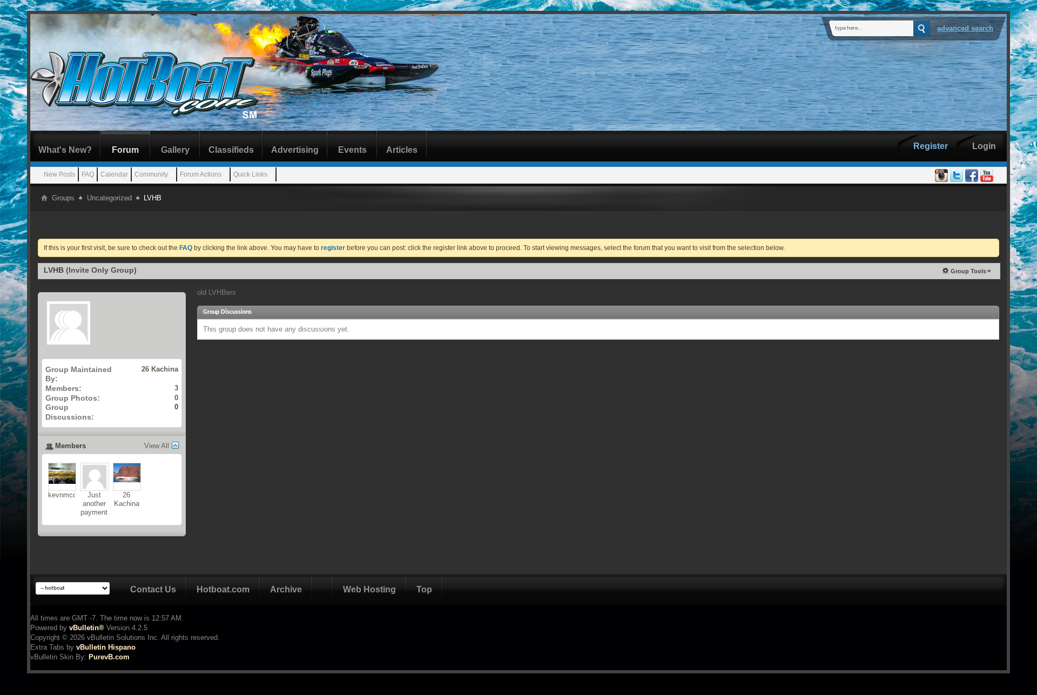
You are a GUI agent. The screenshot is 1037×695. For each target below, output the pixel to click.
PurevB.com (109, 657)
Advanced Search (965, 28)
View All (156, 446)
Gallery (175, 149)
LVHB (54, 270)
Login (984, 146)
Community (151, 174)
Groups (63, 198)
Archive (286, 589)
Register (930, 146)
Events (352, 149)
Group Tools (968, 271)
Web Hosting (369, 589)
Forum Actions (200, 174)
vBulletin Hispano (106, 647)
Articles (402, 149)
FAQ (88, 174)
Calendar (114, 174)
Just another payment (93, 503)
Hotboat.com (223, 589)
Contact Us (153, 589)
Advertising (295, 149)
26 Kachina (160, 369)
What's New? (65, 149)
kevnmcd (62, 495)
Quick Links (250, 174)
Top (424, 589)
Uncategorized (109, 198)
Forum (125, 149)
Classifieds (231, 149)
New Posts (59, 174)
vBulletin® (86, 628)
